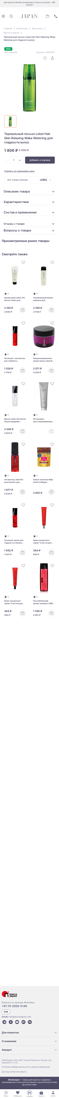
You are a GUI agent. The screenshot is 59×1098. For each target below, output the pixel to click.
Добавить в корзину (39, 160)
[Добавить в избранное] (45, 58)
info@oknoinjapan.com (20, 1016)
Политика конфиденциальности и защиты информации (26, 1067)
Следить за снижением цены (19, 171)
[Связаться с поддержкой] (55, 16)
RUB (6, 1011)
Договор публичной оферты (14, 1072)
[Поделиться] (52, 58)
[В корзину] (22, 310)
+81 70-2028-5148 (14, 1006)
